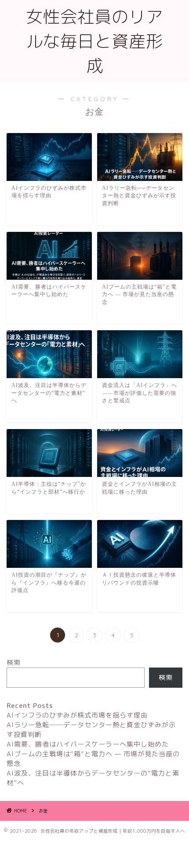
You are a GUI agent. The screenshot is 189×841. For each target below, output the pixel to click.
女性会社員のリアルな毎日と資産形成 (94, 41)
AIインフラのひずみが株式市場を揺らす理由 (77, 715)
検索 (14, 662)
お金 (43, 811)
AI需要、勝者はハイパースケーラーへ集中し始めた (88, 744)
